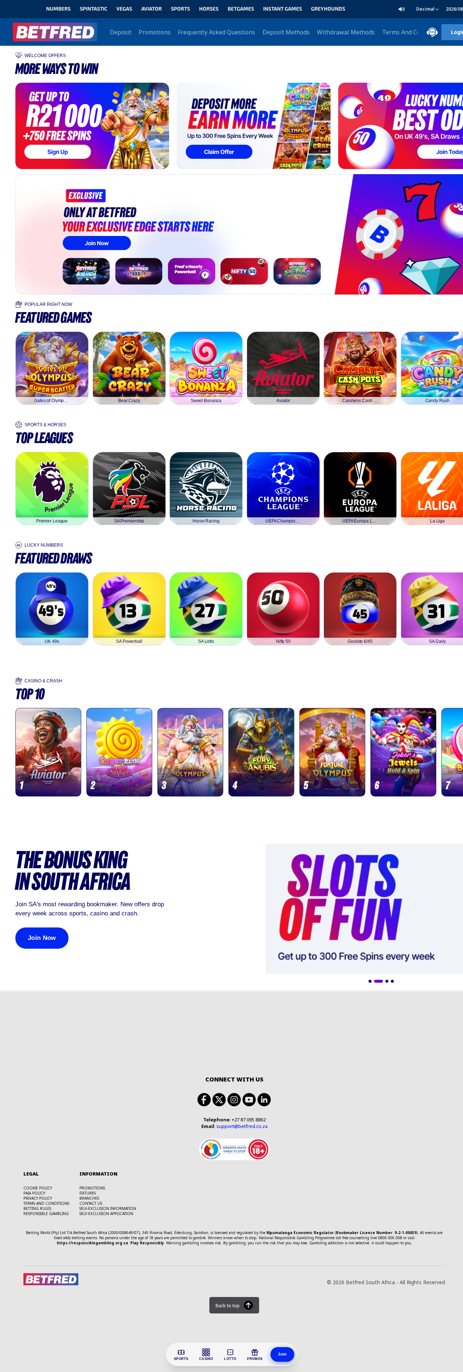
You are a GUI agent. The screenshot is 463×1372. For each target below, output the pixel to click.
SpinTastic (93, 9)
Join (282, 1354)
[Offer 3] (386, 981)
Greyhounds (328, 9)
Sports (180, 9)
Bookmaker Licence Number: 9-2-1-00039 (376, 1232)
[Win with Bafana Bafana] (254, 126)
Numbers (58, 9)
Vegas (124, 9)
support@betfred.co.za (242, 1126)
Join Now (42, 937)
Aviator (151, 9)
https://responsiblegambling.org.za (92, 1242)
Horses (209, 9)
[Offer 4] (392, 981)
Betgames (241, 9)
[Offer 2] (378, 981)
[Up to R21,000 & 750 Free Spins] (92, 126)
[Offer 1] (370, 981)
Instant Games (282, 9)
